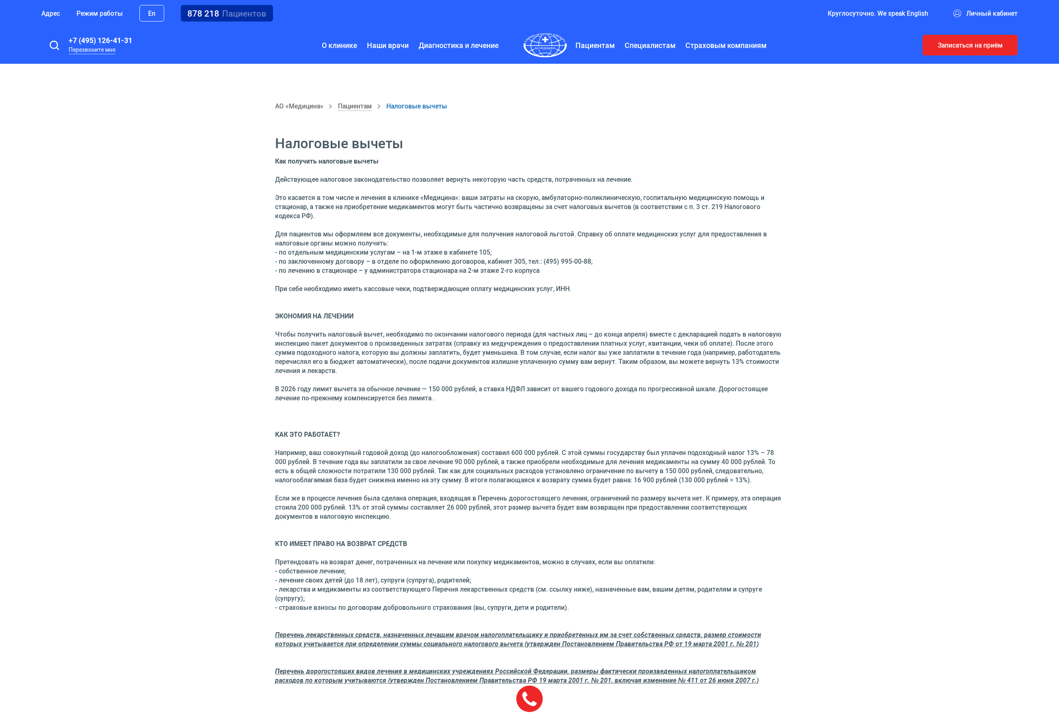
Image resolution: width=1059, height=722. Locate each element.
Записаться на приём (970, 45)
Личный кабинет (992, 13)
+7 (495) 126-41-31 (100, 40)
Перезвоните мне (92, 49)
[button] (54, 45)
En (152, 13)
